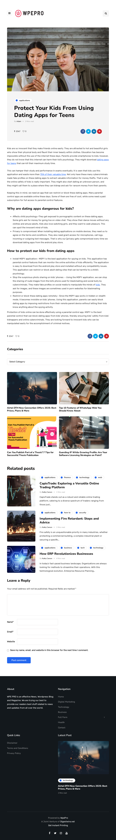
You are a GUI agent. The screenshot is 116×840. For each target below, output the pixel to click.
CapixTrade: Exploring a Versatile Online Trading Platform (69, 485)
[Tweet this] (88, 131)
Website (11, 641)
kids (98, 284)
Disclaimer (12, 742)
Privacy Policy (14, 753)
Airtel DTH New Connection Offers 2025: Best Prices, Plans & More (31, 409)
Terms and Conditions (17, 748)
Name (10, 622)
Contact (61, 727)
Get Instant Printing (58, 825)
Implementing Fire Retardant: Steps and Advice (69, 520)
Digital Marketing (66, 701)
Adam (19, 121)
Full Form (62, 717)
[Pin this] (99, 131)
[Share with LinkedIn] (94, 131)
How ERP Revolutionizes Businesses (66, 554)
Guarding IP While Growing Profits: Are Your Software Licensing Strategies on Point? (83, 454)
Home (61, 696)
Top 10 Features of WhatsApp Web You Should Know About (80, 409)
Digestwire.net (67, 821)
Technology (63, 707)
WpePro (64, 818)
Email (10, 631)
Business (62, 712)
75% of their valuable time (53, 174)
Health (61, 722)
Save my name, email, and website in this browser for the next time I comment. (49, 650)
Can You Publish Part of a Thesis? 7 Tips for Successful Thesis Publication (30, 454)
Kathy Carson (47, 492)
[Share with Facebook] (82, 131)
